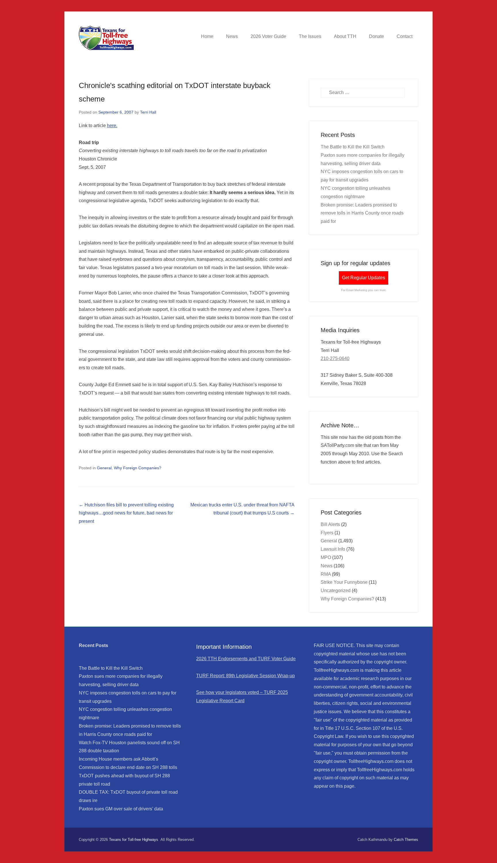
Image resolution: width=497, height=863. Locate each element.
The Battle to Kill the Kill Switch (353, 146)
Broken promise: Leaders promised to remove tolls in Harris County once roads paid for (362, 213)
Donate (376, 36)
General (104, 468)
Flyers (327, 532)
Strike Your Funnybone (344, 582)
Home (207, 36)
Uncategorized (336, 590)
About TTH (345, 36)
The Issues (310, 36)
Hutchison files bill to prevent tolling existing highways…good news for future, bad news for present (126, 513)
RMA (326, 574)
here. (112, 125)
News (232, 36)
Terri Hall (148, 112)
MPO (326, 557)
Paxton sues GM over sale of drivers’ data (121, 808)
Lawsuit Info (333, 549)
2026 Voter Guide (268, 36)
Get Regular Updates (363, 277)
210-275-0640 (335, 358)
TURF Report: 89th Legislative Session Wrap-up (245, 675)
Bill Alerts (330, 524)
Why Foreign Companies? (137, 468)
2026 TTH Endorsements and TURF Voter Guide (246, 658)
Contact (404, 36)
